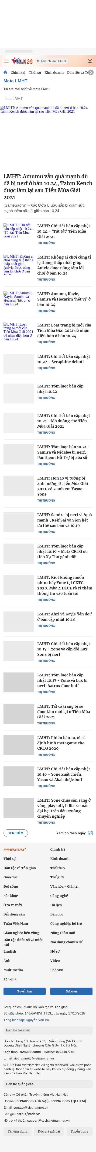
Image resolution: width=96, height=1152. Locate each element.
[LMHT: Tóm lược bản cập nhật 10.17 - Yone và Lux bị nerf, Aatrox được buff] (18, 682)
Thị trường (46, 243)
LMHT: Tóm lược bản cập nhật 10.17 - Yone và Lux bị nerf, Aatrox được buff (62, 680)
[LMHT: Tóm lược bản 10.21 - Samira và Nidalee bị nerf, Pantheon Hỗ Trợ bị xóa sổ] (18, 454)
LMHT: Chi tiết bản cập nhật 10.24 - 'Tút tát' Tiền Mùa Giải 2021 (63, 231)
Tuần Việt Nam (15, 924)
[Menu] (6, 61)
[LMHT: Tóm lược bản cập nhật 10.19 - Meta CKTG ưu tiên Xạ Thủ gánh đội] (18, 553)
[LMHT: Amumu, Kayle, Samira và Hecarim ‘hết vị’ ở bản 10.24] (18, 301)
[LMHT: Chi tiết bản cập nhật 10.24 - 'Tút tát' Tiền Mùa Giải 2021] (18, 233)
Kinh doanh (54, 72)
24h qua (9, 979)
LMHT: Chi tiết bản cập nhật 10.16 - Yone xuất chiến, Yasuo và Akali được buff (63, 774)
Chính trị (18, 72)
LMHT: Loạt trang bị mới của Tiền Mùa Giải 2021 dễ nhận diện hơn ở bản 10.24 (64, 330)
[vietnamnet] (21, 63)
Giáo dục (10, 877)
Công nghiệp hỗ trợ (66, 924)
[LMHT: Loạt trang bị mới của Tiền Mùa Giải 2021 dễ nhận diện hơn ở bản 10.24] (18, 332)
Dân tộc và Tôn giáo (19, 868)
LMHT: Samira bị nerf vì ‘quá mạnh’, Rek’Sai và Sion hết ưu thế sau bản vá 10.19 (64, 520)
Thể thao (57, 868)
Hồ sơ (55, 951)
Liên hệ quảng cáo (20, 1084)
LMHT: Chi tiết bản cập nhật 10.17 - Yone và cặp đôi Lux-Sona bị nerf (63, 649)
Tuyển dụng (79, 1131)
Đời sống (10, 886)
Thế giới (57, 877)
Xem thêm (15, 833)
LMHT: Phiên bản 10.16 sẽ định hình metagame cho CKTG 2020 (61, 743)
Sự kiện (71, 991)
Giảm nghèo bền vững (21, 933)
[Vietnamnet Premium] (15, 851)
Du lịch (56, 905)
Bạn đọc (56, 914)
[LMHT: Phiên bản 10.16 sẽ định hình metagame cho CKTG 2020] (18, 745)
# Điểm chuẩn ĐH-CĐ (51, 61)
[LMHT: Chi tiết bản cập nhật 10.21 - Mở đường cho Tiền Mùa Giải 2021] (18, 423)
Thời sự (35, 72)
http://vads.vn (28, 1114)
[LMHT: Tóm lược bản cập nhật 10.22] (18, 393)
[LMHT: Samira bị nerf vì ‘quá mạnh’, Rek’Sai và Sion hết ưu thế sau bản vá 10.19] (18, 522)
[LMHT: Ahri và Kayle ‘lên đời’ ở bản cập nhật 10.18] (18, 621)
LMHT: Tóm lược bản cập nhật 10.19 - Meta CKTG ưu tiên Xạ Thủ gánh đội (62, 551)
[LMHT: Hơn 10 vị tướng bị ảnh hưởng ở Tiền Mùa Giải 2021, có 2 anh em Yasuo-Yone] (18, 486)
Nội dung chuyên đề (66, 942)
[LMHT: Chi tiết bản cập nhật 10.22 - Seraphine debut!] (18, 364)
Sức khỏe (10, 896)
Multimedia (13, 970)
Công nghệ (59, 896)
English (9, 951)
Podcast (56, 970)
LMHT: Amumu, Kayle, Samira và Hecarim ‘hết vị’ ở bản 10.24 (64, 299)
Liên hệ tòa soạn (18, 1030)
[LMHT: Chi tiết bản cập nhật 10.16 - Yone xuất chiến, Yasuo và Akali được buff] (18, 776)
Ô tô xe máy (12, 905)
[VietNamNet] (5, 72)
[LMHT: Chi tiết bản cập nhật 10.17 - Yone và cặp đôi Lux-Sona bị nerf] (18, 651)
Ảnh (6, 961)
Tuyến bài (24, 991)
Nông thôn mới (62, 933)
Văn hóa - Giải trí (64, 886)
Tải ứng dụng (17, 1131)
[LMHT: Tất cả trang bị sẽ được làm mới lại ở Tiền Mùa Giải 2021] (18, 714)
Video (55, 961)
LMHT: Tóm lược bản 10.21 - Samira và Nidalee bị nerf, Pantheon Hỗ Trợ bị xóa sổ (63, 452)
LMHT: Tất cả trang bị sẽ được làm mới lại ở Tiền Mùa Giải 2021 (63, 711)
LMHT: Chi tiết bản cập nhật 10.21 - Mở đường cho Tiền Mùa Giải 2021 (63, 421)
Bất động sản (14, 914)
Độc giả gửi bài (49, 1131)
